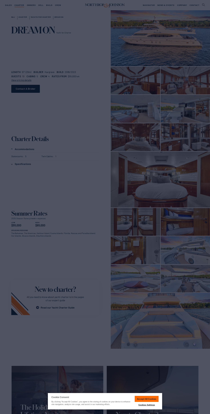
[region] (105, 401)
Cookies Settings (146, 405)
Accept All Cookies (146, 398)
